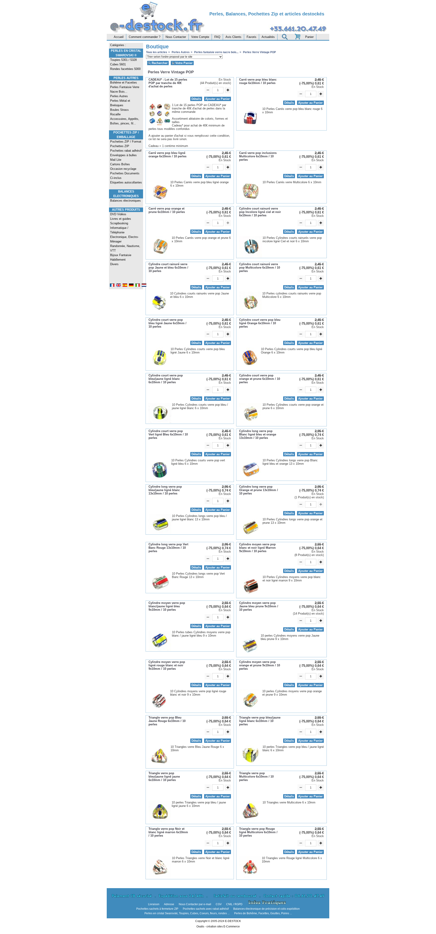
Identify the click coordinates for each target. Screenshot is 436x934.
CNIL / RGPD (234, 904)
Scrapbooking (119, 223)
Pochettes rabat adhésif (125, 150)
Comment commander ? (144, 37)
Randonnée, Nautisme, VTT (125, 248)
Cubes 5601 (118, 64)
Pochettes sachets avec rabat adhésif (206, 908)
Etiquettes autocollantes (126, 182)
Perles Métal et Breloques (120, 103)
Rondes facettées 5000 (125, 69)
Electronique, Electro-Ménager (124, 239)
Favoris (251, 37)
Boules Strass (119, 109)
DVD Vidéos (118, 214)
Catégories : (118, 45)
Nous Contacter (176, 37)
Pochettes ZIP (119, 146)
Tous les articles (156, 52)
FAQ (217, 37)
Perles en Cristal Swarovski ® (126, 53)
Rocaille (115, 114)
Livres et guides (120, 218)
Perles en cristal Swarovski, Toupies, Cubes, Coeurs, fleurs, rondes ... (187, 913)
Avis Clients (233, 37)
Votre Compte (200, 37)
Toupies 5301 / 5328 (123, 60)
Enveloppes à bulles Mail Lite (123, 157)
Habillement (118, 259)
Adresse (169, 904)
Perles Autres (126, 78)
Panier (309, 37)
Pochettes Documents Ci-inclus (124, 176)
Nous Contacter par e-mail (195, 904)
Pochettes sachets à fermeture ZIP (157, 908)
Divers (114, 264)
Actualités (268, 37)
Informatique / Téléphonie (119, 230)
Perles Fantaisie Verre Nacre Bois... (124, 89)
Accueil (119, 37)
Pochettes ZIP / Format (125, 141)
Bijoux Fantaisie (120, 255)
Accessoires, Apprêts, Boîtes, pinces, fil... (124, 121)
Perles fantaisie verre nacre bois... (215, 52)
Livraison (153, 904)
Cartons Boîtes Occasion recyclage (123, 166)
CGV (219, 904)
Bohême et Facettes (123, 82)
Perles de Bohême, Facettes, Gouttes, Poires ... (263, 913)
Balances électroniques (125, 200)
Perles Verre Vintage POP (259, 52)
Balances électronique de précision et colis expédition (266, 908)
